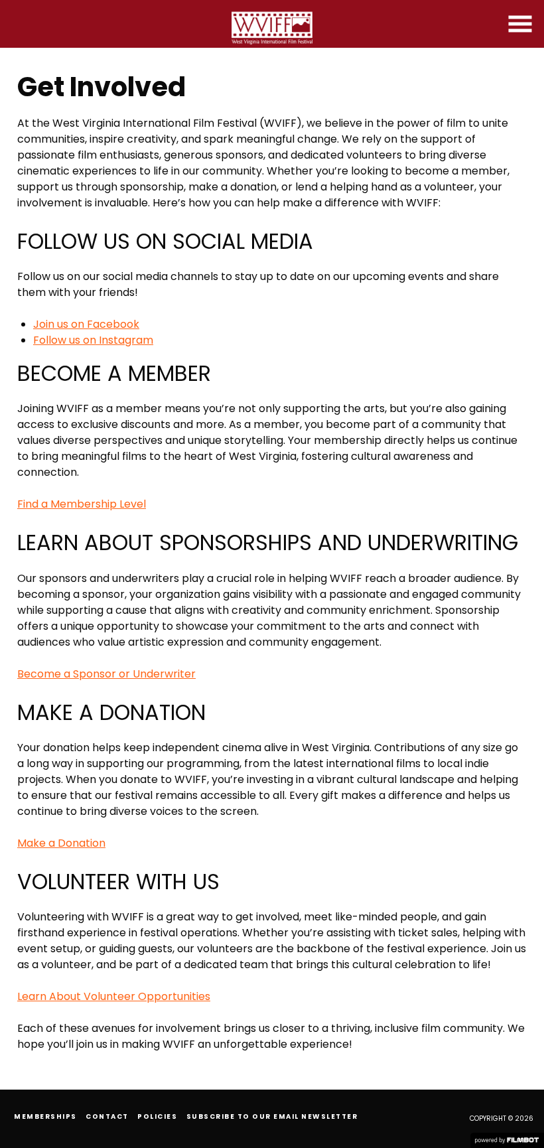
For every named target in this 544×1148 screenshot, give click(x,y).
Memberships (45, 1116)
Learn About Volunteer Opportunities (113, 996)
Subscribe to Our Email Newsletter (272, 1116)
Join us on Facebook (86, 324)
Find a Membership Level (81, 504)
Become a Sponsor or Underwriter (106, 674)
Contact (107, 1116)
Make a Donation (61, 843)
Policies (157, 1116)
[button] (520, 23)
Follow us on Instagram (93, 340)
